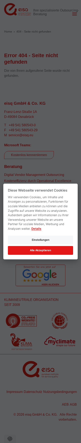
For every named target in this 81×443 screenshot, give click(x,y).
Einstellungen (40, 239)
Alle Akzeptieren (40, 250)
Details (36, 228)
